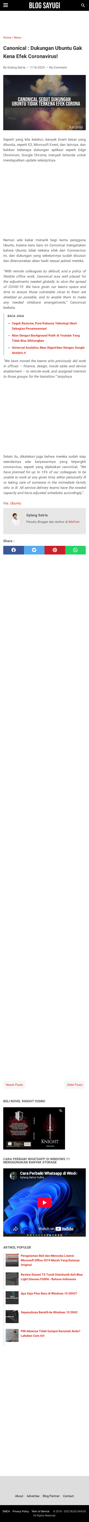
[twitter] (34, 550)
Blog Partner (51, 1496)
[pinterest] (54, 550)
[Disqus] (44, 1011)
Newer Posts (14, 1084)
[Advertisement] (44, 22)
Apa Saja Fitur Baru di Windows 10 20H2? (49, 1293)
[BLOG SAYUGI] (44, 5)
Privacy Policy (21, 1511)
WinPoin (74, 522)
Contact (68, 1496)
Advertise (33, 1496)
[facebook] (13, 550)
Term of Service (40, 1511)
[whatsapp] (75, 550)
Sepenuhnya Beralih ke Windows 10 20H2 (49, 1312)
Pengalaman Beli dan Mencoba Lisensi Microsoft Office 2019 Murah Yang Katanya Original (50, 1260)
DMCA (6, 1511)
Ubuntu (15, 503)
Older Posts (75, 1084)
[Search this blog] (83, 5)
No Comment (58, 67)
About (19, 1496)
